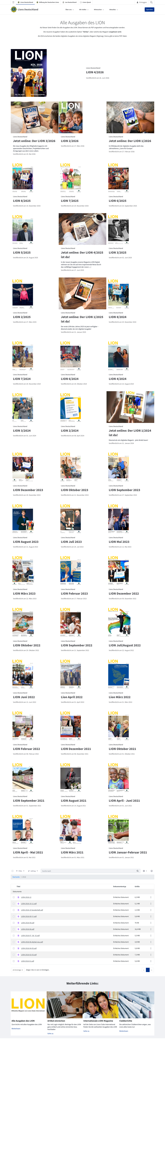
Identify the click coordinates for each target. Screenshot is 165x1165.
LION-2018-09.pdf (27, 923)
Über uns (68, 10)
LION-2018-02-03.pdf (29, 955)
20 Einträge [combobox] (17, 970)
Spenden (149, 9)
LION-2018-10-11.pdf (29, 904)
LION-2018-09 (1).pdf (29, 916)
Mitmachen (98, 10)
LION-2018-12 (26, 897)
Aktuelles (112, 10)
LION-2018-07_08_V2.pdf (30, 935)
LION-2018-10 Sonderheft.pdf (32, 910)
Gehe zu (50, 1033)
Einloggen (143, 2)
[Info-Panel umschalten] (151, 871)
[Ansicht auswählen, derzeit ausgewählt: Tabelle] (145, 871)
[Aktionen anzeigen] (151, 897)
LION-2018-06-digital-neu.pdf (32, 942)
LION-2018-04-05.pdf (29, 948)
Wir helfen (82, 10)
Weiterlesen (16, 1028)
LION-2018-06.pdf (27, 929)
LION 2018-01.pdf (27, 961)
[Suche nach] (137, 871)
